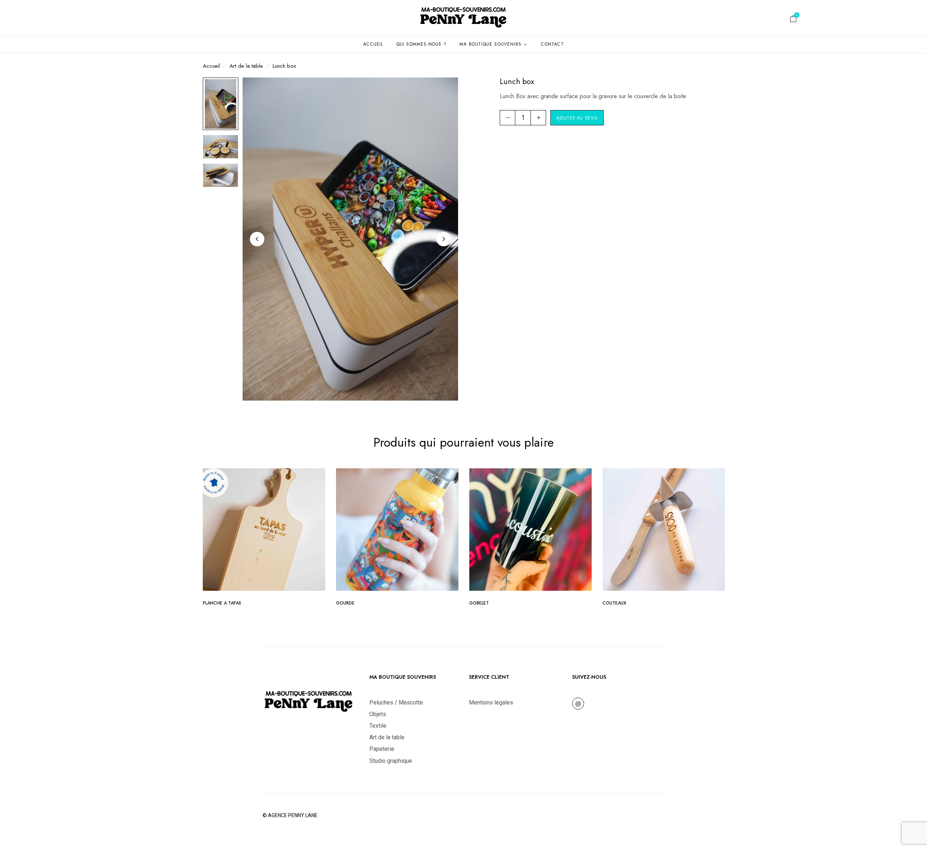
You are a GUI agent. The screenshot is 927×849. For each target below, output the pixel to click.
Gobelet (479, 603)
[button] (793, 20)
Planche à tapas (222, 603)
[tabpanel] (264, 539)
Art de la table (246, 66)
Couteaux (614, 603)
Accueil (211, 66)
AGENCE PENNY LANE (293, 815)
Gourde (345, 603)
